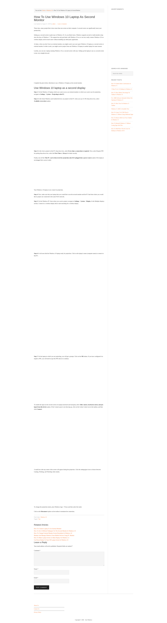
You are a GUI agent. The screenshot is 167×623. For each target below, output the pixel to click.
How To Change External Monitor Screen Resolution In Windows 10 (53, 533)
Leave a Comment (62, 24)
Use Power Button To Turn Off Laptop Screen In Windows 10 (51, 540)
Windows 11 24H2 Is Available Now (120, 109)
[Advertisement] (69, 69)
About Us (36, 605)
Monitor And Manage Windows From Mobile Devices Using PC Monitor (54, 535)
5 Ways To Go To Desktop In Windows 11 (121, 89)
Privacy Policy (37, 612)
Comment (37, 550)
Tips (39, 519)
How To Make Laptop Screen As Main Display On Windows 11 (51, 537)
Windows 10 (50, 10)
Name (36, 569)
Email (36, 577)
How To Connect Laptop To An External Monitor (47, 528)
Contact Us (36, 608)
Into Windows (43, 3)
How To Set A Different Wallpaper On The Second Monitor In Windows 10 (55, 531)
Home (43, 10)
